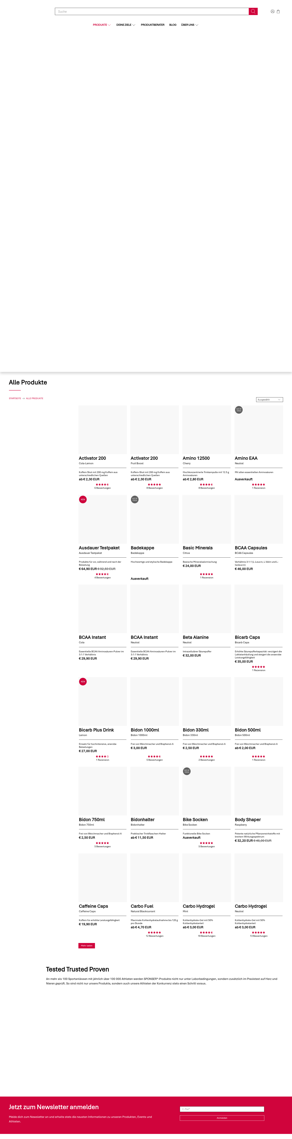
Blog (172, 25)
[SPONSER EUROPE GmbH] (26, 11)
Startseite (15, 398)
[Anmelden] (272, 11)
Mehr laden (86, 945)
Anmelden (222, 1118)
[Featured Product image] (102, 429)
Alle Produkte (34, 398)
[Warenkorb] (278, 11)
